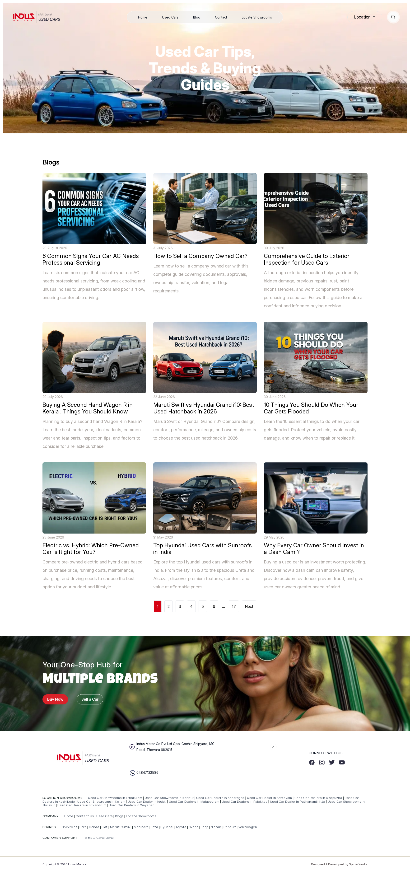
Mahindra (141, 827)
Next (249, 606)
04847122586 (147, 772)
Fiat (105, 827)
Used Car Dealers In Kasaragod (220, 798)
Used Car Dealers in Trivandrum (81, 805)
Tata (154, 827)
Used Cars (170, 17)
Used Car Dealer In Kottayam (269, 798)
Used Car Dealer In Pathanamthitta (297, 801)
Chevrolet (69, 827)
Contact (221, 17)
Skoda (194, 827)
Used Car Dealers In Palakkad (245, 801)
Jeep (204, 827)
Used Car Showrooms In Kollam (101, 801)
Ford (83, 827)
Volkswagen (247, 827)
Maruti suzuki (120, 827)
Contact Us (85, 816)
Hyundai (166, 827)
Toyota (181, 827)
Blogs (119, 816)
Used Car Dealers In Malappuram (194, 801)
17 (234, 606)
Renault (230, 827)
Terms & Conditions (97, 837)
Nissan (216, 827)
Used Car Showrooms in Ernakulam (115, 798)
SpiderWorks (358, 864)
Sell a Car (89, 699)
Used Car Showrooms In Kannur (169, 798)
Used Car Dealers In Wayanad (132, 805)
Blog (196, 17)
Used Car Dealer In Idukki (147, 801)
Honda (94, 827)
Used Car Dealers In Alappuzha (318, 798)
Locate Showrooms (257, 17)
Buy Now (55, 699)
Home (142, 17)
